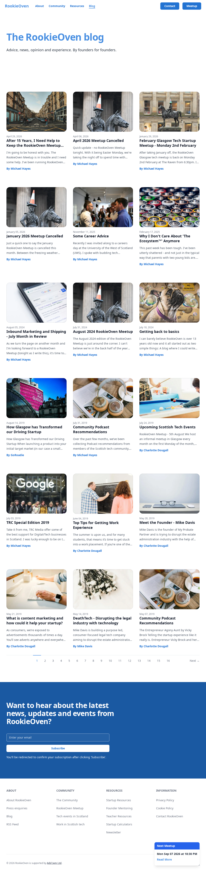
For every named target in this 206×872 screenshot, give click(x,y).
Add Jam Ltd (54, 863)
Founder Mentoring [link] (119, 808)
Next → (195, 661)
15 (158, 661)
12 (129, 661)
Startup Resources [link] (118, 800)
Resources (77, 6)
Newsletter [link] (113, 832)
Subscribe (58, 748)
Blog (92, 6)
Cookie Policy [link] (164, 808)
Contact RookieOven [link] (169, 816)
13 (139, 661)
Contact (169, 6)
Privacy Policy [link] (165, 800)
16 (168, 661)
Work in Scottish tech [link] (70, 824)
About (39, 6)
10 (110, 661)
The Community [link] (67, 800)
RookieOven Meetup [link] (69, 808)
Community (57, 6)
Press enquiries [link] (16, 808)
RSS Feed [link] (12, 824)
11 (120, 661)
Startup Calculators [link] (119, 824)
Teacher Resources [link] (119, 816)
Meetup (191, 6)
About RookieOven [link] (18, 800)
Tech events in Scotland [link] (72, 816)
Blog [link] (9, 816)
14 (148, 661)
